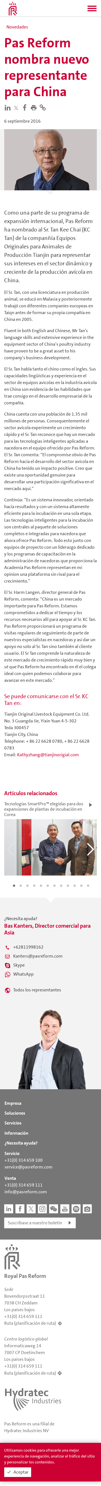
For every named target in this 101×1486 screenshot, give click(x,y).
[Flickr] (87, 1208)
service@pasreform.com (28, 1167)
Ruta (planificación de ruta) (30, 1323)
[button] (92, 10)
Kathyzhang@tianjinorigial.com (48, 755)
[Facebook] (25, 107)
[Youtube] (64, 1208)
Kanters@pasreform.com (38, 956)
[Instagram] (42, 1208)
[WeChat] (53, 1208)
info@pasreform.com (25, 1192)
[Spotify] (76, 1208)
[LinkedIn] (8, 107)
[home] (12, 8)
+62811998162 (28, 947)
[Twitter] (17, 107)
